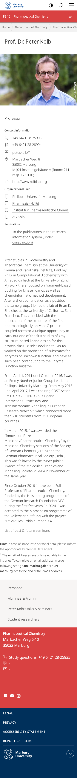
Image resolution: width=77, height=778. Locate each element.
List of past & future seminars (27, 530)
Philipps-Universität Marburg (25, 760)
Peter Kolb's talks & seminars (30, 609)
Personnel (15, 588)
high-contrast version (51, 5)
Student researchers (23, 619)
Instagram (19, 696)
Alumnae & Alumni (22, 598)
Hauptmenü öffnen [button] (71, 5)
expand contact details (70, 753)
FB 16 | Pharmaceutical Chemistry (71, 16)
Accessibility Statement (24, 732)
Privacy (9, 722)
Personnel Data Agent (37, 549)
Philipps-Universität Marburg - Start (15, 5)
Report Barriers (17, 741)
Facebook (5, 696)
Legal (8, 713)
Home (6, 27)
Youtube (11, 696)
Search (61, 5)
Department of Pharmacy (31, 27)
